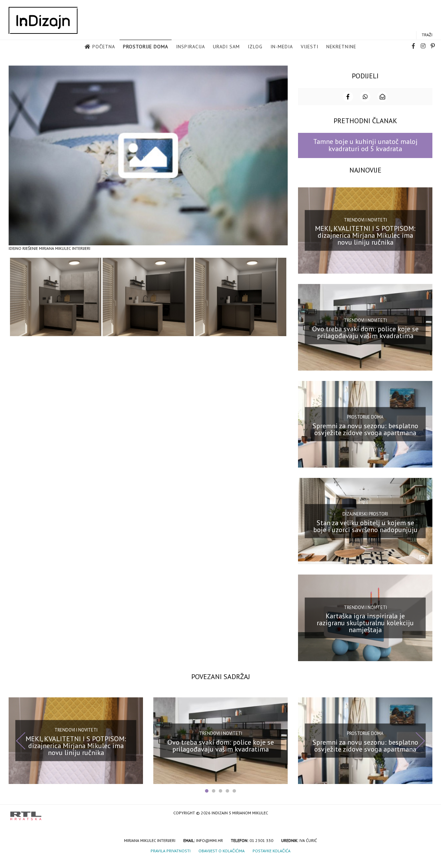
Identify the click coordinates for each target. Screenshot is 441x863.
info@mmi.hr (209, 840)
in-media (281, 46)
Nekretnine (341, 46)
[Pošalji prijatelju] (382, 96)
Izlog (255, 46)
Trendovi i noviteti (365, 220)
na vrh (424, 813)
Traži (427, 34)
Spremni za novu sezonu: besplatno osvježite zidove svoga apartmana (365, 429)
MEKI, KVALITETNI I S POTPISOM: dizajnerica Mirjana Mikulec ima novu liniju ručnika (365, 235)
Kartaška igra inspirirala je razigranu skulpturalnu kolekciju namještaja (365, 622)
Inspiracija (190, 46)
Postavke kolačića (271, 850)
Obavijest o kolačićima (221, 850)
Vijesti (309, 46)
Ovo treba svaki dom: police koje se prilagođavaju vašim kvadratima (365, 332)
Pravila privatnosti (171, 850)
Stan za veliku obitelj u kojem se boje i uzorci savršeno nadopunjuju (365, 526)
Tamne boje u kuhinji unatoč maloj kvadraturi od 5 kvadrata (365, 145)
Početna (103, 46)
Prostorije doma (145, 46)
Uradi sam (226, 46)
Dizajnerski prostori (365, 514)
